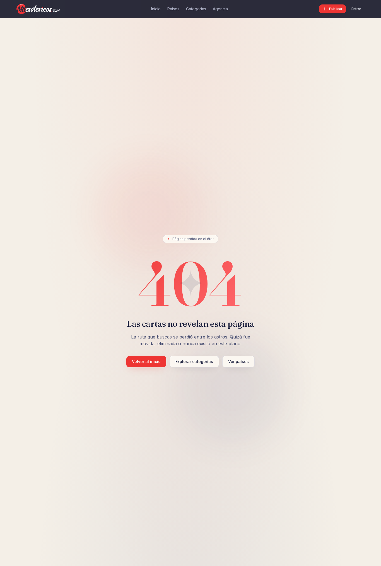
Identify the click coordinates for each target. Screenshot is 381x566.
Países (173, 8)
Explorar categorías (194, 361)
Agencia (220, 8)
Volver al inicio (146, 361)
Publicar (336, 9)
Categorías (196, 8)
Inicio (156, 8)
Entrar (356, 9)
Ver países (238, 361)
